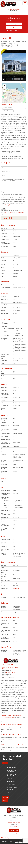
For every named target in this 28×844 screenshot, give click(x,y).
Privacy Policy (8, 205)
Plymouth (18, 715)
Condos (9, 778)
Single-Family (11, 781)
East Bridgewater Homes (14, 790)
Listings (9, 715)
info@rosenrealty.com (14, 9)
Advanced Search (12, 30)
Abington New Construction (11, 775)
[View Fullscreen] (4, 91)
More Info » (5, 669)
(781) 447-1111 (14, 11)
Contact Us (14, 830)
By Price (5, 800)
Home (4, 715)
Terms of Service (19, 212)
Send (3, 208)
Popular (5, 763)
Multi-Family (11, 784)
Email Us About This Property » (10, 667)
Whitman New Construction (11, 771)
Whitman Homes (12, 792)
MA (14, 715)
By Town (5, 797)
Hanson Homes (11, 767)
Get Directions (8, 110)
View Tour (16, 588)
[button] (14, 27)
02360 (12, 717)
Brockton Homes (12, 787)
